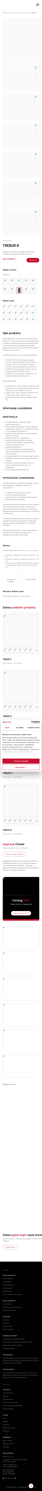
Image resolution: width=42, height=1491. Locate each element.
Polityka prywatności (9, 1428)
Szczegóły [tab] (19, 727)
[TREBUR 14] (21, 800)
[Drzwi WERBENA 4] (12, 1014)
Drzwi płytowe (7, 1288)
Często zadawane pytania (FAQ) (13, 1406)
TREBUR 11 (7, 659)
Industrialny (11, 1373)
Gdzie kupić (32, 260)
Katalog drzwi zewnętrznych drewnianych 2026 (17, 1342)
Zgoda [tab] (7, 727)
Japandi (18, 1373)
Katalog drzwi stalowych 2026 (12, 1345)
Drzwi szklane (7, 1282)
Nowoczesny (18, 1375)
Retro (25, 1375)
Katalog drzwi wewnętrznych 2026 (13, 1339)
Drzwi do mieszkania (9, 1310)
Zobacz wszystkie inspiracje (14, 854)
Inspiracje (6, 1396)
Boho (4, 1373)
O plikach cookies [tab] (33, 727)
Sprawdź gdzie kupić (30, 941)
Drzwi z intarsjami (8, 1329)
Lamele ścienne (7, 1326)
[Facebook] (6, 1478)
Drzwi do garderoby (9, 1358)
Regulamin (6, 1431)
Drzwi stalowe (7, 1304)
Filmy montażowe (8, 1393)
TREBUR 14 (7, 830)
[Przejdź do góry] (31, 1486)
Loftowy (32, 1373)
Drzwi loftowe (7, 1291)
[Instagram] (12, 1478)
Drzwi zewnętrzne (19, 13)
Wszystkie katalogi (8, 1348)
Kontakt (5, 1421)
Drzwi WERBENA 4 (29, 1009)
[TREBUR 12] (21, 687)
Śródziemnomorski (21, 1377)
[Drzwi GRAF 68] (12, 1040)
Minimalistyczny (7, 1375)
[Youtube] (3, 1478)
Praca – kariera (7, 1441)
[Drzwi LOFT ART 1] (12, 937)
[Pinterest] (15, 1478)
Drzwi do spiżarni (28, 1360)
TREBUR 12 (7, 716)
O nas (4, 1418)
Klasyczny (25, 1373)
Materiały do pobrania (11, 580)
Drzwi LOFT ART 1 (29, 932)
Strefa (8, 1409)
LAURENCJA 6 (27, 983)
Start (4, 13)
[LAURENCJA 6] (12, 989)
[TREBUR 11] (21, 630)
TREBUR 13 (7, 773)
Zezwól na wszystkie (21, 761)
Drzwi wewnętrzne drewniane (12, 1294)
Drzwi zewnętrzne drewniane (12, 1307)
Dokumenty (6, 1425)
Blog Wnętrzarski (8, 1399)
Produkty (10, 13)
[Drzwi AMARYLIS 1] (12, 963)
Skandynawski (32, 1375)
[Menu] (37, 4)
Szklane (5, 1377)
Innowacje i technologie (10, 1402)
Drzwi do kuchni (21, 1358)
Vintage (11, 1377)
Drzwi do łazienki (16, 1363)
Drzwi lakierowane (8, 1285)
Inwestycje (6, 1447)
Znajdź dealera (10, 1247)
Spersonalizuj (20, 767)
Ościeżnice (6, 1323)
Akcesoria (6, 1320)
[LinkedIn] (9, 1478)
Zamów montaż (30, 579)
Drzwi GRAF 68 (28, 1034)
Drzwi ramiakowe (8, 1279)
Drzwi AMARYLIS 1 (29, 957)
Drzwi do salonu (16, 1360)
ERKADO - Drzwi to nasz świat (12, 4)
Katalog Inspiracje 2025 (21, 913)
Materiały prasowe (8, 1444)
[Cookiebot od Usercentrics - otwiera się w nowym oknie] (31, 722)
